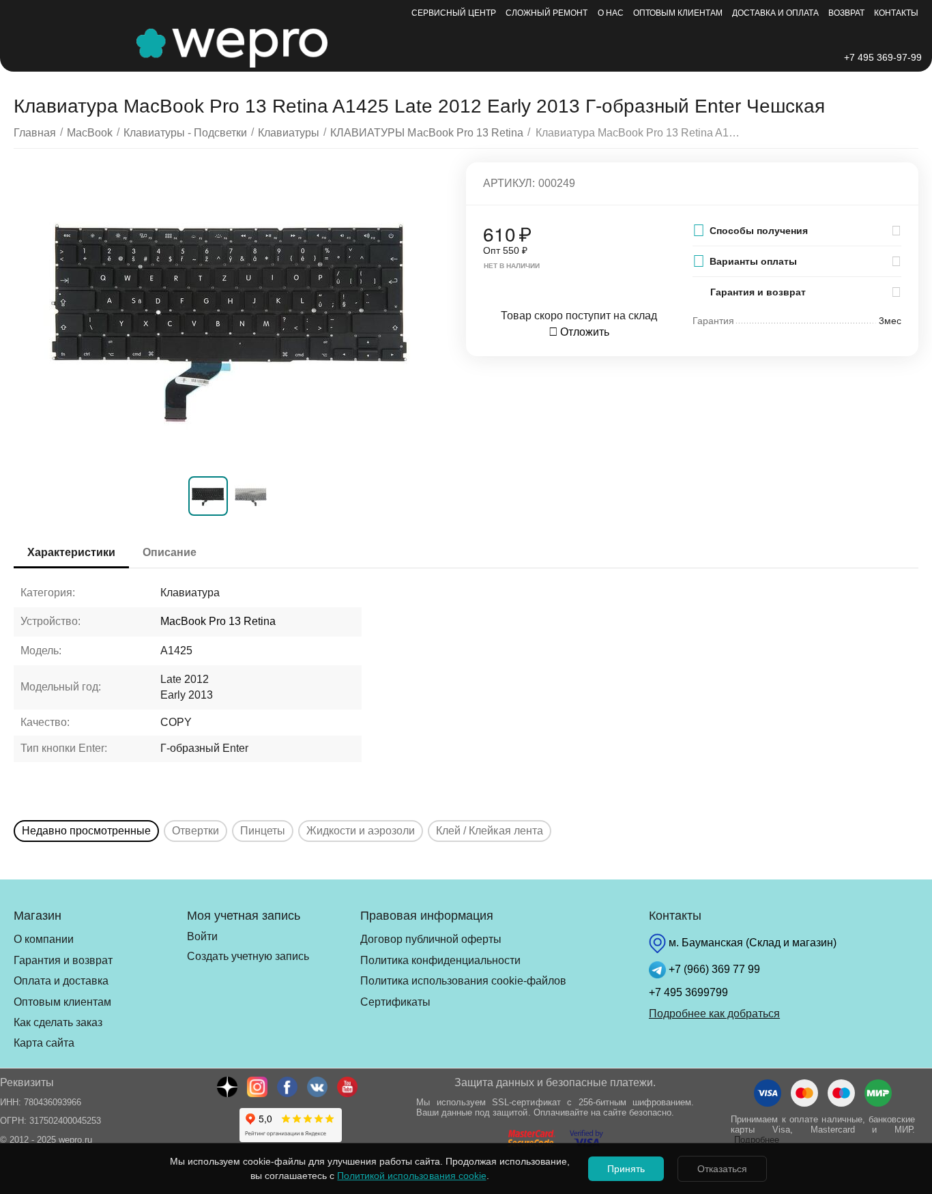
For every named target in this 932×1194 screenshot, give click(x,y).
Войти (202, 936)
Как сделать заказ (58, 1022)
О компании (44, 939)
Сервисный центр (453, 13)
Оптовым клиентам (678, 13)
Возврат (846, 13)
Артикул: (509, 183)
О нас (611, 13)
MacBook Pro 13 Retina (218, 621)
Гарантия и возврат (63, 960)
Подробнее (756, 1140)
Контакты (896, 13)
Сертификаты (395, 1002)
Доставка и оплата (775, 13)
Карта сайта (44, 1043)
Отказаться (722, 1168)
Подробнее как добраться (714, 1013)
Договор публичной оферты (430, 939)
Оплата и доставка (61, 981)
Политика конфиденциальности (440, 960)
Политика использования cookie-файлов (463, 981)
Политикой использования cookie (411, 1175)
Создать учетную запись (248, 956)
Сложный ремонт (546, 13)
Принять (626, 1168)
